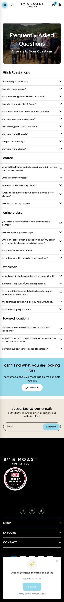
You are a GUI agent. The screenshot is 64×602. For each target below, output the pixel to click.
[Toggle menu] (5, 5)
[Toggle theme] (59, 5)
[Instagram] (32, 511)
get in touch (32, 387)
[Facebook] (23, 511)
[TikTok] (41, 511)
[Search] (12, 5)
